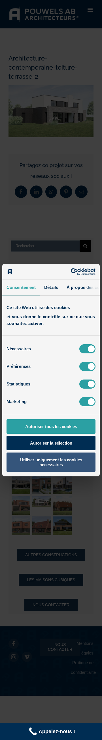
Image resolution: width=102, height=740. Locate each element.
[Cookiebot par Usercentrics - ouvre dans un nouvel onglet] (71, 272)
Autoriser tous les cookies (51, 426)
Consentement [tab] (21, 287)
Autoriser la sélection (51, 443)
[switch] (87, 366)
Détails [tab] (51, 287)
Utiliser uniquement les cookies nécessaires (51, 462)
